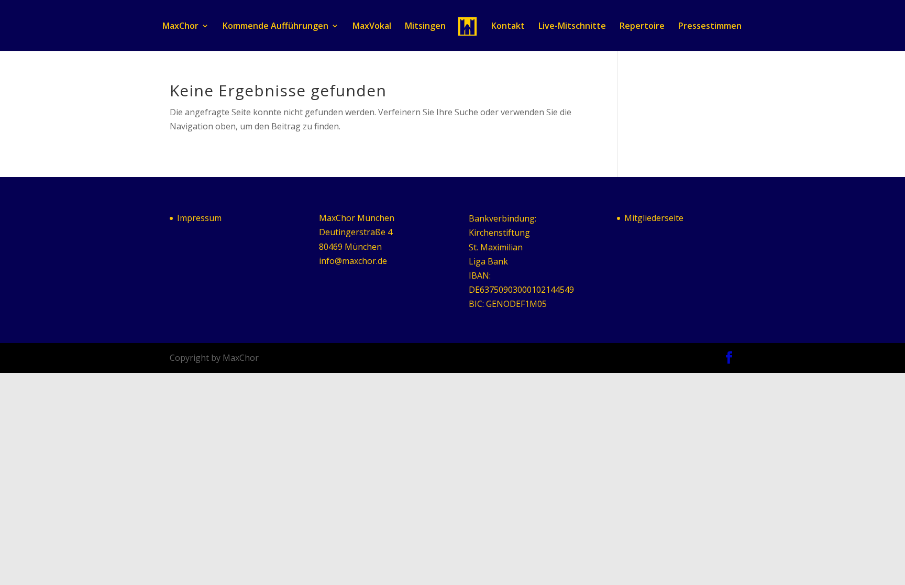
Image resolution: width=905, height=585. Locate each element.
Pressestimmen (710, 26)
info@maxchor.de (353, 261)
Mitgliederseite (653, 218)
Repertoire (642, 26)
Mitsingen (425, 26)
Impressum (199, 218)
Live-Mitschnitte (572, 26)
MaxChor (180, 26)
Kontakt (508, 26)
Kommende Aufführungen (275, 26)
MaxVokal (371, 26)
